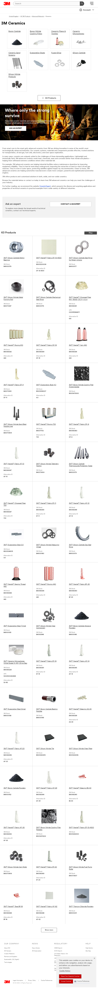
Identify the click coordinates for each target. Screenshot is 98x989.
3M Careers (7, 951)
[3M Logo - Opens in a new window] (7, 3)
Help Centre (89, 948)
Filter (91, 233)
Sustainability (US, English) (11, 959)
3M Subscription (36, 951)
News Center (36, 948)
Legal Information (18, 980)
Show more (49, 930)
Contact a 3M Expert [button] (70, 204)
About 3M (7, 948)
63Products (50, 98)
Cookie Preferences (46, 980)
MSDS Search (58, 948)
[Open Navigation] (91, 4)
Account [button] (87, 10)
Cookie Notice (64, 971)
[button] (82, 981)
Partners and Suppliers (10, 956)
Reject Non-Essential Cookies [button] (70, 976)
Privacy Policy (32, 980)
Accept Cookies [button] (66, 981)
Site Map (88, 951)
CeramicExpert (45, 186)
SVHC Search (58, 951)
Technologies (8, 962)
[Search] (82, 3)
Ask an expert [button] (15, 128)
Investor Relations (9, 953)
